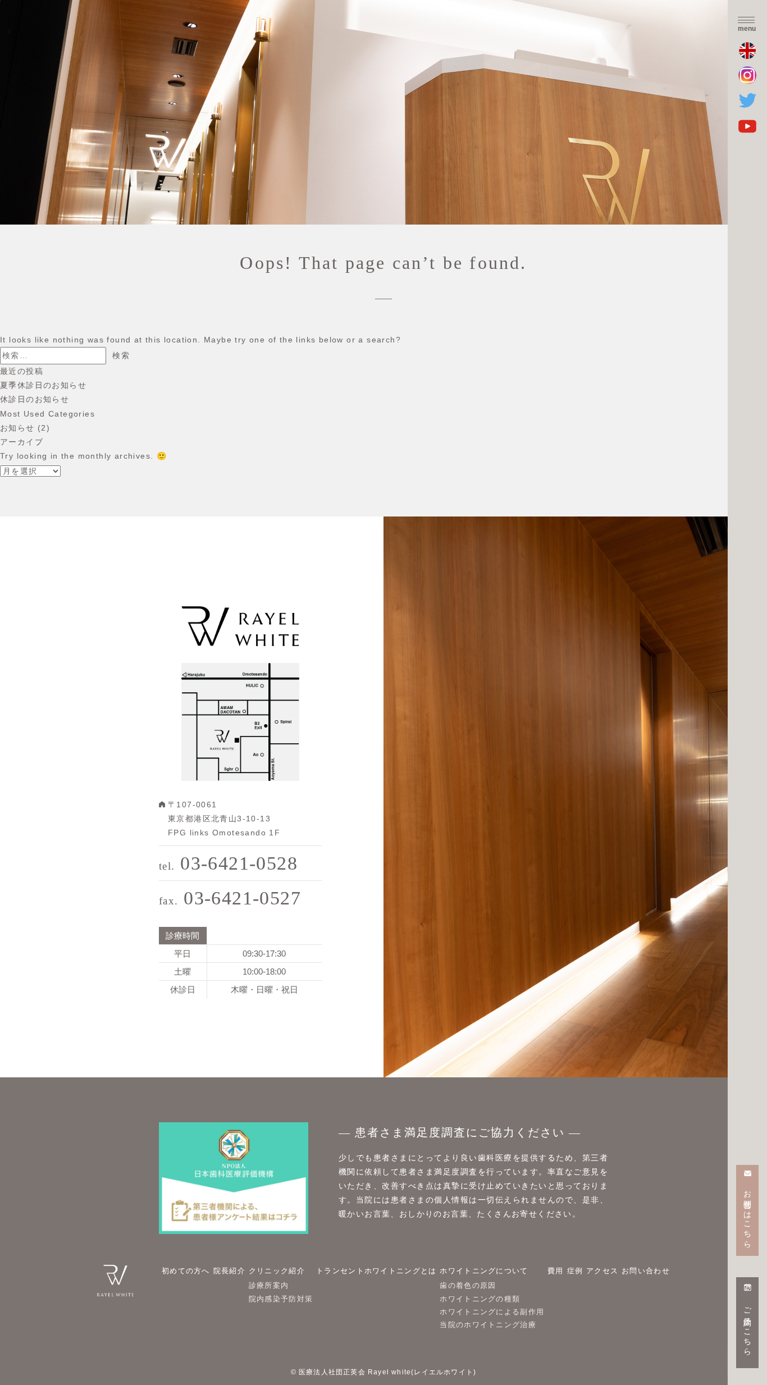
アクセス (602, 1271)
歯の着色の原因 (468, 1285)
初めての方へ (186, 1271)
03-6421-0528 (228, 863)
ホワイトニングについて (484, 1271)
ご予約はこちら (747, 1327)
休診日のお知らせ (34, 399)
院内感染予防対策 (281, 1299)
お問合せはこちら (747, 1215)
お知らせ (17, 427)
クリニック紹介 (277, 1271)
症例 (575, 1271)
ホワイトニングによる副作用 (492, 1312)
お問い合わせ (646, 1271)
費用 (555, 1271)
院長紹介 (229, 1271)
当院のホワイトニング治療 (488, 1324)
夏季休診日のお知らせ (43, 385)
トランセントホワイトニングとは (376, 1271)
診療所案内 (269, 1285)
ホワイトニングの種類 (480, 1299)
